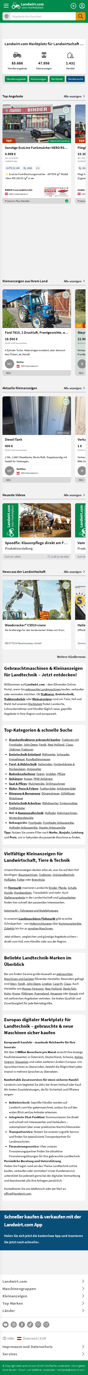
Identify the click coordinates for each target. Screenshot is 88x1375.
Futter (21, 879)
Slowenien (21, 1062)
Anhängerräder (66, 788)
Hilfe (10, 1338)
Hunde (8, 892)
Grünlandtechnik (63, 875)
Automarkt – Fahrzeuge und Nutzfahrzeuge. (31, 910)
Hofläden (10, 879)
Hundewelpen (23, 892)
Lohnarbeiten (67, 897)
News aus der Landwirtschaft (23, 571)
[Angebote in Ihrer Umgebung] (6, 16)
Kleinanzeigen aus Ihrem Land (25, 281)
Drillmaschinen (55, 783)
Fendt (42, 744)
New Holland (56, 744)
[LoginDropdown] (82, 5)
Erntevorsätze (68, 803)
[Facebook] (22, 1325)
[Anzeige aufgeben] (73, 5)
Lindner (46, 984)
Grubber (51, 774)
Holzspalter (34, 769)
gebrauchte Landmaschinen (43, 689)
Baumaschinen (27, 875)
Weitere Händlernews (71, 657)
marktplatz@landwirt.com (71, 1370)
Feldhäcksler (17, 808)
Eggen (40, 774)
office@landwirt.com (17, 1193)
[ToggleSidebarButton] (6, 5)
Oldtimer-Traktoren (21, 749)
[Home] (27, 5)
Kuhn (7, 993)
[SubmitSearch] (81, 16)
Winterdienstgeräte (21, 818)
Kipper (28, 779)
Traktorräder (47, 788)
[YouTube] (5, 1325)
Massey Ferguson (33, 988)
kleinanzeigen (38, 79)
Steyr (13, 984)
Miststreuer (16, 798)
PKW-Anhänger (43, 779)
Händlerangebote (16, 79)
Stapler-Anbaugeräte (52, 827)
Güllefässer (67, 793)
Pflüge (61, 774)
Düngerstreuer (50, 793)
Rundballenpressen (38, 759)
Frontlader (35, 822)
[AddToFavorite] (66, 110)
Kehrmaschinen (67, 813)
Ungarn (9, 1062)
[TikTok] (30, 1325)
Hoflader (50, 813)
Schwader (63, 754)
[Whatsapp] (38, 1324)
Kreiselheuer (17, 759)
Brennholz (38, 879)
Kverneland (41, 993)
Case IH (57, 984)
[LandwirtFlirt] (46, 1325)
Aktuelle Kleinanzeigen (19, 388)
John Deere (31, 744)
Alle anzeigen (72, 96)
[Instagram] (14, 1325)
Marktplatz (57, 79)
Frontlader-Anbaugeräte (58, 822)
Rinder (53, 888)
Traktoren (45, 875)
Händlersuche (75, 79)
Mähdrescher (50, 803)
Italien (78, 1057)
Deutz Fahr (69, 988)
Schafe (72, 888)
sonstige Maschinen (40, 928)
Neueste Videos (13, 494)
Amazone (56, 993)
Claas (69, 744)
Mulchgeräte (36, 783)
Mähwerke (48, 754)
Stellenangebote (14, 897)
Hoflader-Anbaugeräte (23, 827)
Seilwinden (45, 764)
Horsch (73, 993)
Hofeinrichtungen (40, 923)
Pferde (62, 888)
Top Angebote (12, 96)
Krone (16, 993)
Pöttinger (27, 993)
